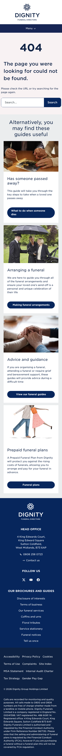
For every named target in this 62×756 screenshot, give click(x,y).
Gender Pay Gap (32, 678)
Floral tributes (31, 622)
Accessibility (12, 656)
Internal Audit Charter (39, 671)
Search (52, 102)
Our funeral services (31, 610)
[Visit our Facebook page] (38, 580)
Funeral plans (31, 484)
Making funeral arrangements (31, 304)
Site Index (45, 663)
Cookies (48, 656)
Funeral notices (31, 634)
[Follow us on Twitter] (24, 580)
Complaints (29, 663)
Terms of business (31, 604)
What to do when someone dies (28, 212)
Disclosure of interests (31, 598)
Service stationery (31, 628)
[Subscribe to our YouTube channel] (31, 580)
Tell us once (31, 640)
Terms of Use (12, 663)
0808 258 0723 (33, 554)
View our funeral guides (31, 394)
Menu (29, 28)
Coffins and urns (31, 616)
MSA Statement (13, 671)
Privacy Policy (31, 656)
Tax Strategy (12, 678)
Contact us (33, 560)
